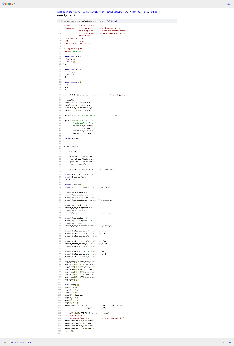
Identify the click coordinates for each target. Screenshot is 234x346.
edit (114, 21)
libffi (102, 11)
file (107, 21)
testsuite (143, 11)
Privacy (21, 342)
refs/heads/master (117, 11)
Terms (28, 342)
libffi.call (154, 11)
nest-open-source (66, 11)
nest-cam (83, 11)
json (230, 342)
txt (223, 342)
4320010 (94, 11)
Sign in (229, 4)
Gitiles (14, 342)
